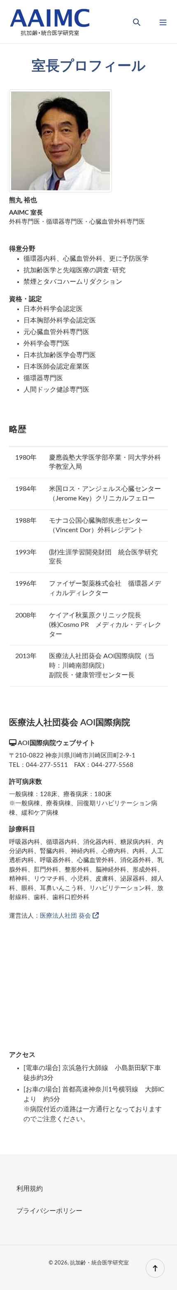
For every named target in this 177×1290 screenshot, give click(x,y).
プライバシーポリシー (49, 1211)
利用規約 (29, 1188)
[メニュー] (163, 21)
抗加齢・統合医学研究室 (99, 1262)
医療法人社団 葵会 (66, 916)
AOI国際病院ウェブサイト (55, 743)
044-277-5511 (47, 765)
